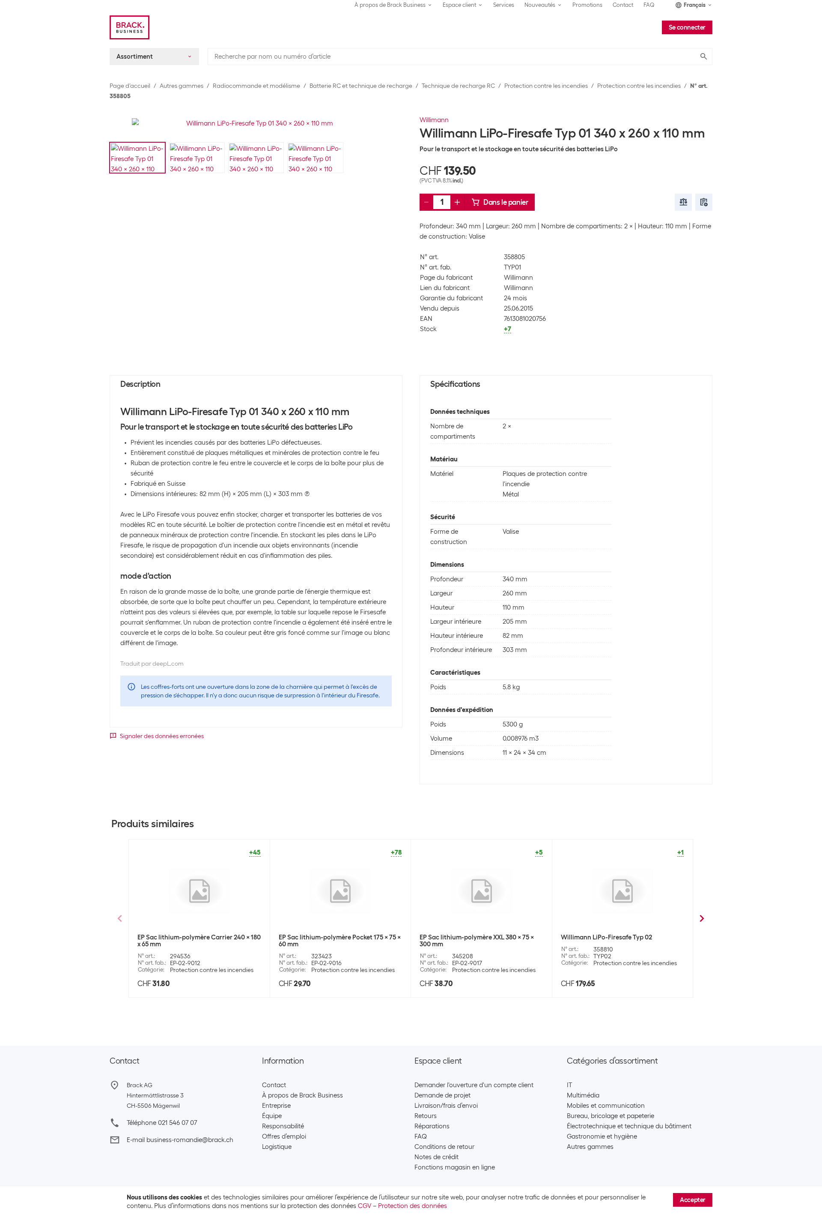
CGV (364, 1206)
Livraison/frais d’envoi (446, 1105)
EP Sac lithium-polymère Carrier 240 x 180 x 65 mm (199, 941)
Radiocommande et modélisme (256, 85)
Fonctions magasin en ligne (454, 1167)
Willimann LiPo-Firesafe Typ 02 (606, 937)
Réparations (432, 1126)
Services (503, 5)
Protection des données (412, 1206)
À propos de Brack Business (302, 1095)
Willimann (434, 120)
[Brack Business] (129, 27)
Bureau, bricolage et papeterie (610, 1116)
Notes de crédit (436, 1157)
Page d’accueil (130, 85)
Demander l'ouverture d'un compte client (473, 1085)
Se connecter (687, 27)
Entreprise (276, 1105)
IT (569, 1085)
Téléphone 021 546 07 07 (162, 1123)
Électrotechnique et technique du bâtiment (629, 1126)
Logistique (277, 1147)
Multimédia (583, 1095)
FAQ (649, 5)
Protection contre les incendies (546, 85)
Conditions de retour (444, 1147)
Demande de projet (442, 1095)
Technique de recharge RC (458, 85)
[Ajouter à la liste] (703, 202)
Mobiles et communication (606, 1105)
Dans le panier (505, 202)
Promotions (587, 5)
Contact (623, 5)
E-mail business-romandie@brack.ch (180, 1140)
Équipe (272, 1116)
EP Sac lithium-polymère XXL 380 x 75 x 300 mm (477, 941)
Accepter (693, 1200)
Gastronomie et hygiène (602, 1136)
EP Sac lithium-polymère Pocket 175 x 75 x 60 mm (340, 941)
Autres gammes (181, 85)
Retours (425, 1116)
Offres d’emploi (284, 1136)
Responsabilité (283, 1126)
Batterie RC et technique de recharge (361, 85)
